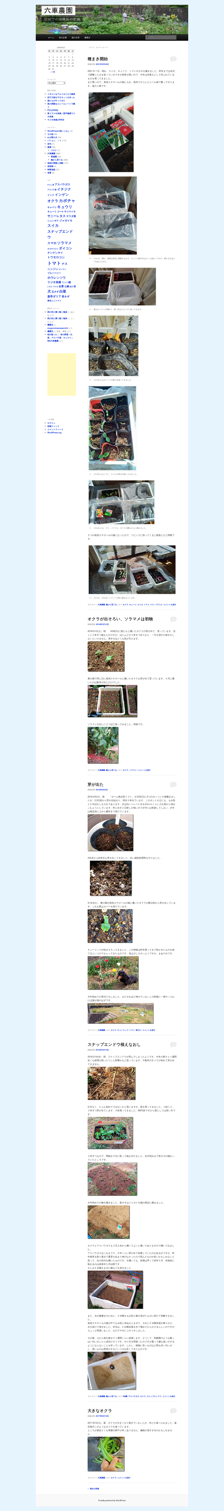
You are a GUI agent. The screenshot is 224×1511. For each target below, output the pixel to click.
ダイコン (65, 248)
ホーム (51, 37)
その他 (50, 134)
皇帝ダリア (54, 296)
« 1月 (53, 71)
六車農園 (101, 604)
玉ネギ (55, 291)
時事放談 (51, 169)
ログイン (51, 422)
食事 (49, 172)
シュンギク (53, 220)
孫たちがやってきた (56, 100)
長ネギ (65, 296)
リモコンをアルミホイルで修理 (61, 93)
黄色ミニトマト (54, 300)
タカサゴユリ (52, 248)
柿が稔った (52, 334)
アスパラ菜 (52, 189)
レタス (49, 286)
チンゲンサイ (55, 252)
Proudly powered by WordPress (112, 1500)
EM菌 (125, 1396)
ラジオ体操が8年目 (55, 119)
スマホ (52, 243)
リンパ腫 (66, 282)
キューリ (133, 604)
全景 (61, 286)
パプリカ (158, 604)
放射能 (50, 166)
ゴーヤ (60, 211)
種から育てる (111, 604)
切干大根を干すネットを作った (61, 97)
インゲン (62, 194)
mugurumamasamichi (57, 328)
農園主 (87, 37)
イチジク (64, 189)
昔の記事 (63, 37)
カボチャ (67, 200)
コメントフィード (55, 429)
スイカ (140, 604)
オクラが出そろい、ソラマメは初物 (120, 618)
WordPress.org (54, 432)
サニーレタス (56, 216)
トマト (146, 604)
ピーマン (62, 269)
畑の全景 (76, 37)
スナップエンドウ (154, 1396)
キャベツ (52, 207)
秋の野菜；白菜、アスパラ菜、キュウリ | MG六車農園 (59, 337)
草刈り (138, 1030)
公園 (66, 286)
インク (50, 195)
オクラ (125, 604)
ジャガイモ (65, 220)
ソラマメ (133, 770)
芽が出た (96, 784)
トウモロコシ (56, 257)
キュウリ (64, 206)
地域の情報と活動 (55, 162)
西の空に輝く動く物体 (57, 311)
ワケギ (55, 286)
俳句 (49, 143)
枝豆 (71, 286)
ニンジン (52, 269)
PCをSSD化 (52, 110)
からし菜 (50, 184)
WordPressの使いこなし (58, 130)
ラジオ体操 (54, 282)
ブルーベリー (54, 272)
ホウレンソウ (56, 277)
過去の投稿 (93, 1488)
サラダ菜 (71, 216)
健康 (49, 146)
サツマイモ (70, 211)
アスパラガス (133, 1396)
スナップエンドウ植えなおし (114, 1044)
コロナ (54, 150)
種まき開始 (98, 58)
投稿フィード (53, 426)
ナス (152, 604)
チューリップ (122, 1030)
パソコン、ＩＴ (54, 140)
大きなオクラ (100, 1410)
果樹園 (54, 156)
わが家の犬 (52, 137)
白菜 (62, 291)
